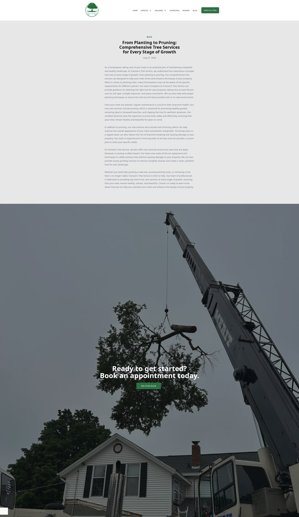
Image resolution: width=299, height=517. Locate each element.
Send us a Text (210, 10)
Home (135, 10)
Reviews (186, 10)
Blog (195, 10)
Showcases (174, 10)
